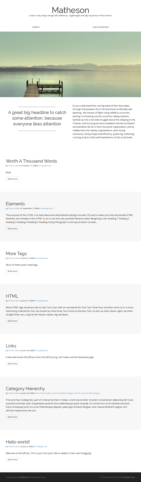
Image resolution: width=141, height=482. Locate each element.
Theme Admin (14, 165)
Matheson (70, 10)
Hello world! (18, 441)
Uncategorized (101, 27)
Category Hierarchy (25, 388)
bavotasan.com (128, 477)
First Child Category (44, 393)
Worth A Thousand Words (31, 161)
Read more (12, 178)
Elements (15, 203)
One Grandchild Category (63, 393)
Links (11, 345)
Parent (36, 27)
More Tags (16, 253)
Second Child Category (90, 393)
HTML (12, 296)
